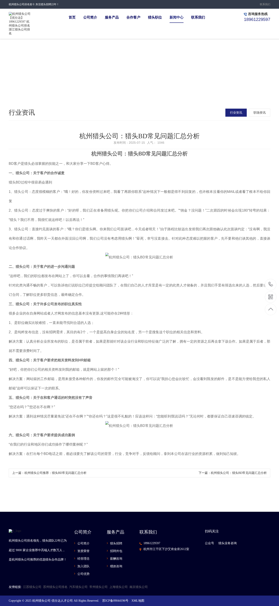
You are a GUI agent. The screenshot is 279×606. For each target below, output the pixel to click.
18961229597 (151, 543)
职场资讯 (259, 112)
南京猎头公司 (138, 587)
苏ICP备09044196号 (115, 600)
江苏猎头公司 (32, 587)
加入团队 (83, 566)
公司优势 (83, 574)
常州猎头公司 (98, 587)
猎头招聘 (116, 543)
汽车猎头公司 (78, 587)
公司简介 (83, 543)
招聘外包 (116, 551)
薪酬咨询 (116, 558)
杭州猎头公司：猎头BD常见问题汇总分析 (239, 473)
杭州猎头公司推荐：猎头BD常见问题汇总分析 (55, 473)
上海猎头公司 (118, 587)
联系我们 (265, 4)
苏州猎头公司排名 (55, 587)
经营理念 (83, 558)
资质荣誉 (83, 551)
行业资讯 (236, 112)
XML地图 (137, 600)
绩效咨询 (116, 566)
